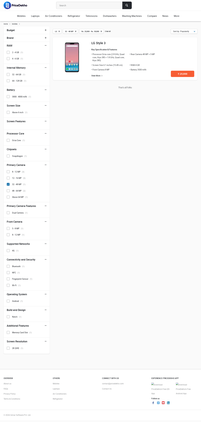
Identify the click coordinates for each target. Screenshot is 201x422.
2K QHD (17, 348)
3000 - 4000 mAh (21, 96)
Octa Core (18, 140)
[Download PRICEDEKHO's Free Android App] (186, 389)
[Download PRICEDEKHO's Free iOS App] (162, 389)
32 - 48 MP (18, 184)
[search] (127, 5)
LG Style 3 (98, 43)
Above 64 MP (20, 197)
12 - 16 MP (18, 178)
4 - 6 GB (17, 58)
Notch (16, 316)
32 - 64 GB (18, 74)
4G (15, 250)
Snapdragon (19, 156)
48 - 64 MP (18, 190)
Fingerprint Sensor (22, 278)
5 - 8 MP (17, 228)
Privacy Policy (10, 393)
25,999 (182, 73)
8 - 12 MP (18, 171)
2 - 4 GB (17, 52)
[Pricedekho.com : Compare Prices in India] (17, 5)
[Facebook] (153, 403)
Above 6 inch (19, 112)
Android (17, 301)
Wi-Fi (16, 285)
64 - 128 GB (19, 80)
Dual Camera (19, 212)
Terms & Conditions (12, 398)
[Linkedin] (168, 403)
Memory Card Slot (22, 332)
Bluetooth (18, 266)
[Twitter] (158, 403)
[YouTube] (163, 403)
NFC (16, 272)
